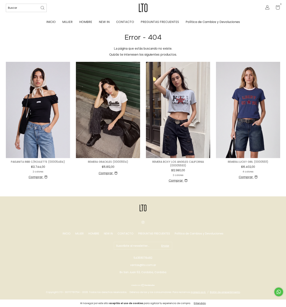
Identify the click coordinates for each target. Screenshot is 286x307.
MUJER (67, 22)
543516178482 (143, 258)
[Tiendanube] (143, 285)
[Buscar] (43, 7)
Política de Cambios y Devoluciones (213, 22)
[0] (276, 8)
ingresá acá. (198, 292)
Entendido (200, 303)
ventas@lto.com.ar (143, 265)
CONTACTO (125, 22)
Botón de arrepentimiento (225, 292)
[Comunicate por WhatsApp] (278, 292)
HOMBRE (85, 22)
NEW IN (104, 22)
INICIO (51, 22)
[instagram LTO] (143, 222)
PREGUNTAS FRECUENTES (160, 22)
